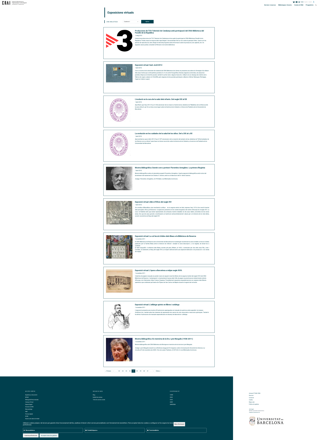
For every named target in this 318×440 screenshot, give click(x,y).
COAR (171, 395)
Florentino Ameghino (146, 179)
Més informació (179, 424)
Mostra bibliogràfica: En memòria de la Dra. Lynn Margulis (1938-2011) (164, 339)
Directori (251, 395)
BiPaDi (27, 397)
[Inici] (15, 3)
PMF (26, 411)
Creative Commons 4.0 (254, 412)
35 (126, 371)
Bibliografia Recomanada (31, 399)
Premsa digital (29, 414)
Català (302, 1)
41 (147, 371)
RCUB (26, 416)
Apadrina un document (31, 395)
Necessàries (30, 430)
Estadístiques (92, 430)
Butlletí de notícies (97, 397)
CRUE (171, 397)
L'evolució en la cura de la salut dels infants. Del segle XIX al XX (161, 99)
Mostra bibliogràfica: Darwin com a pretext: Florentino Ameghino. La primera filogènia (170, 168)
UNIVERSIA (173, 404)
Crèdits (251, 400)
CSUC (171, 399)
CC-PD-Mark (157, 179)
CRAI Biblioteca (112, 22)
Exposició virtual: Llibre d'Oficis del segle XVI (153, 202)
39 (140, 371)
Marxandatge (28, 409)
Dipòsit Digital (28, 404)
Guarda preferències (30, 435)
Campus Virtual (29, 402)
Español (306, 1)
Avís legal (251, 409)
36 (130, 371)
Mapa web (251, 402)
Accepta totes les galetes (49, 435)
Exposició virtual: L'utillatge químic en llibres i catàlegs (157, 305)
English (310, 1)
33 (119, 371)
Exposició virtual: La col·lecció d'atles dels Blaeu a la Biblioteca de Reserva (165, 236)
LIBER (171, 402)
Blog (94, 395)
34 (122, 371)
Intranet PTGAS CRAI (254, 393)
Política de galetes (254, 404)
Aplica (147, 21)
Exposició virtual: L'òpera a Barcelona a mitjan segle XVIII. (158, 270)
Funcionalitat (154, 430)
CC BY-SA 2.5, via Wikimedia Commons (184, 350)
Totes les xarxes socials (99, 399)
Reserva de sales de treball (32, 418)
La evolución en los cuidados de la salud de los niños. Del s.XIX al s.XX (163, 134)
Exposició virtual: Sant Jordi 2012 (148, 65)
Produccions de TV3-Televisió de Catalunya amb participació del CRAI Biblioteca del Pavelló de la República (169, 32)
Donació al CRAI (29, 406)
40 (144, 371)
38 (137, 371)
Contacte (251, 397)
